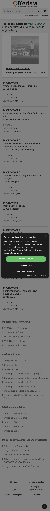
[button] (25, 271)
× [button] (45, 236)
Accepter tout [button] (26, 259)
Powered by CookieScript (36, 276)
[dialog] (25, 255)
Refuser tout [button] (25, 265)
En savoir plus (17, 253)
